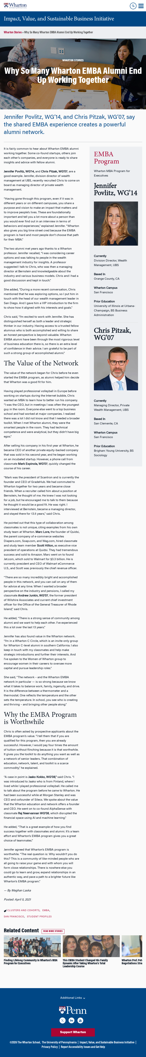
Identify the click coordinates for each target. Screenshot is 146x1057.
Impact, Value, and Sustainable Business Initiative (107, 1042)
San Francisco (14, 917)
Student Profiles (39, 917)
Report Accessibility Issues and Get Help (83, 1047)
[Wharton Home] (15, 6)
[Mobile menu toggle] (141, 6)
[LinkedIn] (71, 1021)
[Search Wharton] (133, 6)
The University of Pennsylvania (59, 1042)
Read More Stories (53, 931)
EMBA (45, 910)
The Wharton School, (29, 1042)
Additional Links (71, 997)
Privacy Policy (50, 1047)
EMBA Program (106, 158)
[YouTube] (80, 1021)
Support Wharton (73, 1032)
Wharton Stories (13, 32)
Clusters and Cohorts (23, 910)
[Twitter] (63, 1021)
